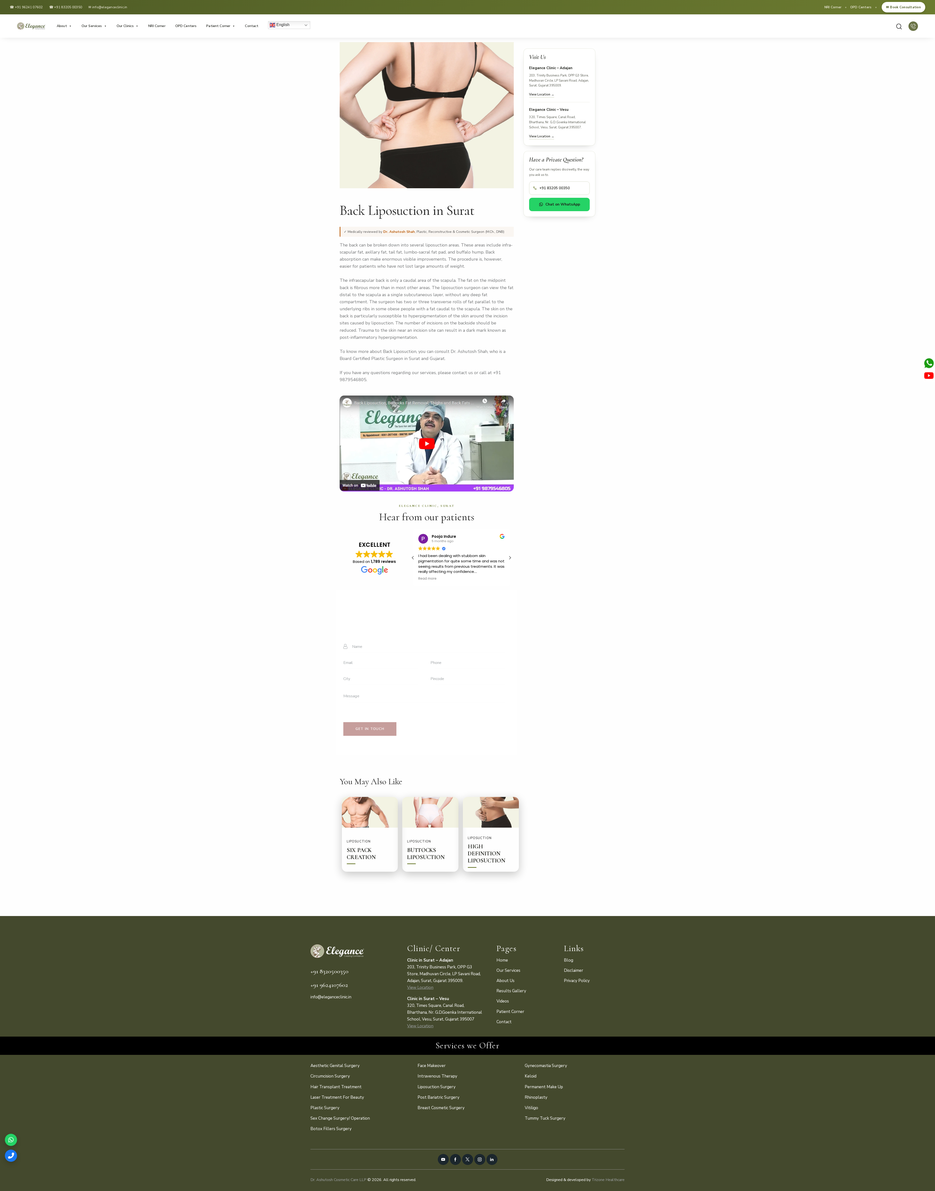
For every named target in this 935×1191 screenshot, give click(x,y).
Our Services (92, 26)
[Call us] (11, 1156)
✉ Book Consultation (903, 7)
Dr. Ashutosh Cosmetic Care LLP (338, 1179)
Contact (251, 26)
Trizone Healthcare (608, 1179)
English (282, 25)
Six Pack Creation (361, 854)
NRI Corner (833, 7)
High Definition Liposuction (486, 853)
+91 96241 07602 (29, 7)
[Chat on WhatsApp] (11, 1140)
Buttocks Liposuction (426, 854)
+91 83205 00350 (68, 7)
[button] (510, 557)
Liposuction (359, 841)
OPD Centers (861, 7)
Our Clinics (125, 26)
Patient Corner (218, 26)
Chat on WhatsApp (562, 204)
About (62, 26)
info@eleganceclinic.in (109, 7)
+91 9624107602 (329, 985)
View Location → (541, 94)
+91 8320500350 (329, 971)
